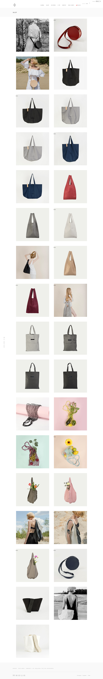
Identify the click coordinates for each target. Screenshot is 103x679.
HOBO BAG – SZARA (32, 222)
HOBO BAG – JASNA (70, 222)
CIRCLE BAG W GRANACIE (70, 563)
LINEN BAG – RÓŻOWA (70, 488)
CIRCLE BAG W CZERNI (32, 33)
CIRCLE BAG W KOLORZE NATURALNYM (32, 71)
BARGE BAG (32, 601)
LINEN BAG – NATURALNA (70, 525)
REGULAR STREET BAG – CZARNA (32, 109)
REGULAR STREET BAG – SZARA (32, 147)
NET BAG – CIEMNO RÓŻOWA (32, 450)
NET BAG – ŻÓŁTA (70, 412)
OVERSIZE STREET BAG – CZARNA (70, 71)
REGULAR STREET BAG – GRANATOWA (32, 185)
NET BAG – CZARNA (32, 412)
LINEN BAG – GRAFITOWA (33, 525)
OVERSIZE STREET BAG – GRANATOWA (70, 147)
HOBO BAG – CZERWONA (70, 185)
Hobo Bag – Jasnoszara (70, 298)
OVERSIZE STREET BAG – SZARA (70, 109)
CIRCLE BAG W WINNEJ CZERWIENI (70, 33)
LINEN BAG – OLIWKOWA (32, 488)
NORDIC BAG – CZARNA (70, 374)
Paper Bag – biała (32, 639)
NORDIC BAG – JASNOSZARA (32, 336)
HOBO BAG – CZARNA (32, 260)
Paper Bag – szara (70, 601)
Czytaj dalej (70, 35)
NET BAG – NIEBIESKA (70, 450)
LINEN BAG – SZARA (32, 563)
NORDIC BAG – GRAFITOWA (32, 374)
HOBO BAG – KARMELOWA (70, 260)
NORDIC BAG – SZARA (70, 336)
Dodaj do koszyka (32, 35)
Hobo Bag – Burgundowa (33, 298)
